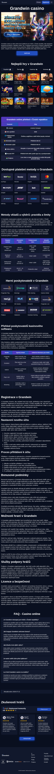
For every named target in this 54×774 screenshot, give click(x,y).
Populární (6, 69)
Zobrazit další (27, 738)
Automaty (45, 69)
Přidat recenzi (44, 709)
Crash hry (32, 69)
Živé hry (19, 69)
